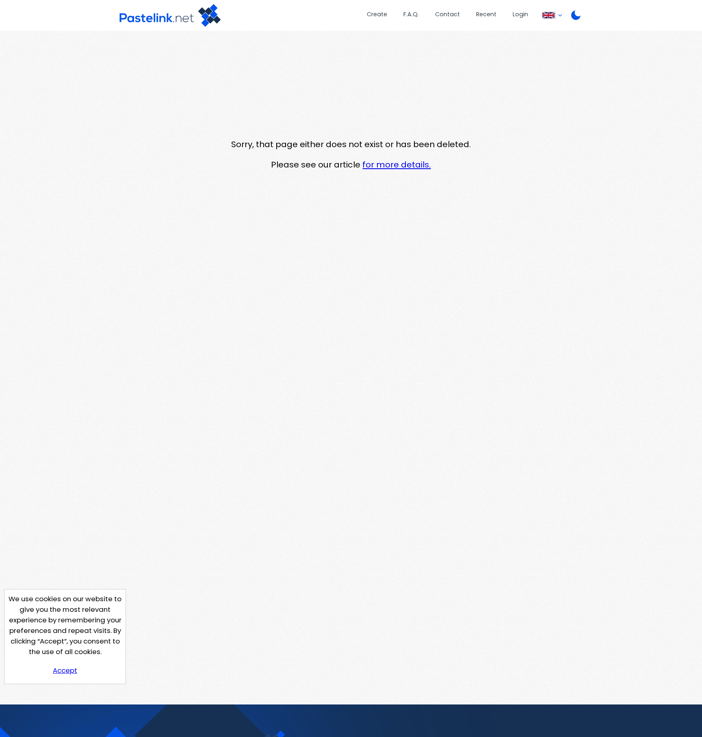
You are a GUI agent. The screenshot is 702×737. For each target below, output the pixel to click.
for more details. (396, 164)
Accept (65, 670)
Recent (486, 14)
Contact (447, 14)
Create (377, 14)
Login (520, 14)
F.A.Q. (411, 14)
